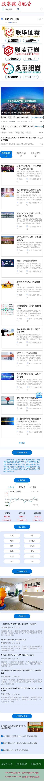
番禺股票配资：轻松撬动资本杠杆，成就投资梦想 (13, 727)
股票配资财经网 (27, 777)
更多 (39, 19)
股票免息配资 (21, 764)
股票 (12, 546)
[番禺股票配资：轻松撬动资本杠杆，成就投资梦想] (35, 727)
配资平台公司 (39, 126)
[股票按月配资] (16, 4)
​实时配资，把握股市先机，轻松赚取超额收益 (20, 736)
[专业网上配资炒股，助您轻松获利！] (22, 100)
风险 (32, 551)
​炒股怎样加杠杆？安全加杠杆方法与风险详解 (20, 743)
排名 (32, 561)
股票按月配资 (6, 764)
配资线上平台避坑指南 (27, 352)
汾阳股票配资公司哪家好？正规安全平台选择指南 (29, 420)
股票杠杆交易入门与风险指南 (29, 283)
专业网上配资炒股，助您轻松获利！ (16, 112)
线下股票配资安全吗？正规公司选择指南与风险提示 (29, 191)
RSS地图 (27, 773)
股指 (12, 541)
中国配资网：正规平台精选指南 (29, 307)
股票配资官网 (36, 764)
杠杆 (32, 535)
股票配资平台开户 (37, 117)
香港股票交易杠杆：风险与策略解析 (29, 330)
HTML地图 (35, 773)
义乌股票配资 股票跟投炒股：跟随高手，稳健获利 (18, 624)
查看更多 (22, 443)
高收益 (32, 546)
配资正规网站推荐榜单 (27, 260)
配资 (12, 556)
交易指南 (32, 541)
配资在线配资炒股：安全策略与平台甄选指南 (29, 214)
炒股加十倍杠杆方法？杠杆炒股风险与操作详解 (17, 127)
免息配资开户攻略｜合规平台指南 (29, 375)
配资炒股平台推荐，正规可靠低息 (29, 238)
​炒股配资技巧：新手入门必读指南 (15, 750)
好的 (32, 556)
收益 (12, 561)
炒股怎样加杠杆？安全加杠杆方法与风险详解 (29, 167)
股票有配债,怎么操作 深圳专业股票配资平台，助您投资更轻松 (22, 138)
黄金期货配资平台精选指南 (29, 397)
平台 (12, 535)
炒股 (12, 551)
